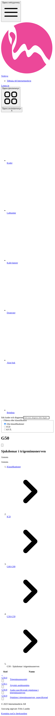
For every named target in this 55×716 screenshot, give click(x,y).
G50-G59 (11, 616)
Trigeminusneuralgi (18, 679)
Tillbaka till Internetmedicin (19, 81)
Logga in (5, 85)
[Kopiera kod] (2, 445)
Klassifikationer (14, 467)
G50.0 (4, 678)
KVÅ (8, 429)
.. (2, 675)
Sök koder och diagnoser (12, 417)
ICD (8, 427)
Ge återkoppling (20, 713)
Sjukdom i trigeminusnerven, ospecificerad (29, 697)
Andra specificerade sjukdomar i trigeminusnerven (24, 691)
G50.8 (4, 690)
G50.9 (4, 696)
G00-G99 (11, 566)
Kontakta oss (7, 713)
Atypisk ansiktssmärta (19, 685)
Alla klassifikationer (15, 424)
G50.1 (4, 684)
